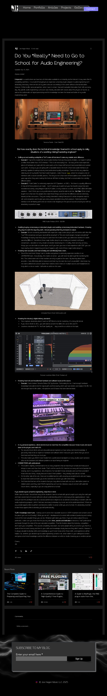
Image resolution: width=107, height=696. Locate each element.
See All (101, 569)
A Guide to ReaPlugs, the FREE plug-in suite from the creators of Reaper (87, 595)
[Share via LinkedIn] (26, 551)
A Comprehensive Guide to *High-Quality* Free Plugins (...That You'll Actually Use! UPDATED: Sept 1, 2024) (52, 595)
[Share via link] (31, 551)
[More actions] (91, 48)
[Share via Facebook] (16, 551)
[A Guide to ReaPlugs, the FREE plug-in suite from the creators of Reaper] (87, 581)
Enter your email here (28, 654)
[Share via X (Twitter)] (21, 551)
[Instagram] (37, 682)
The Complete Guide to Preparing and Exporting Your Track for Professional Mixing (19, 595)
